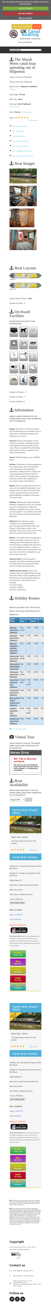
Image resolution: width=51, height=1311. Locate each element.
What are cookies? (25, 18)
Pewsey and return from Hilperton (14, 692)
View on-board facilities (20, 141)
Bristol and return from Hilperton (14, 674)
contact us (21, 1204)
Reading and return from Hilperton (14, 721)
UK (30, 33)
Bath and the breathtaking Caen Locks (15, 666)
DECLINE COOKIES (25, 13)
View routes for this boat (20, 146)
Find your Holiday (21, 27)
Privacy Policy (31, 1247)
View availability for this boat (22, 151)
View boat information (19, 126)
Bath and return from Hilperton (14, 630)
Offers (37, 27)
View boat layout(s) (18, 136)
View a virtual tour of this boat (22, 156)
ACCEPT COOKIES (25, 8)
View (13, 89)
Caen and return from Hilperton (14, 638)
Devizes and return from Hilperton (14, 658)
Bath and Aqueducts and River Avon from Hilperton (14, 648)
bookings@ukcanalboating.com (23, 1270)
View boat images (18, 131)
